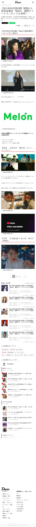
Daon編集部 (10, 430)
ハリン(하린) (10, 375)
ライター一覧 (19, 504)
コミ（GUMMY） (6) (8, 355)
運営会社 (18, 495)
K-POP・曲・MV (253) (17, 349)
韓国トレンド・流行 (7, 513)
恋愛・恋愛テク (6, 511)
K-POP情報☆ (26, 295)
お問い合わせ (19, 502)
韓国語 (4, 515)
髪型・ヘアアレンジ (7, 502)
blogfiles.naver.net (8, 61)
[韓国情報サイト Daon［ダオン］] (18, 2)
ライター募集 (19, 506)
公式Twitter (19, 511)
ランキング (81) (29, 355)
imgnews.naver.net (8, 92)
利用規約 (18, 498)
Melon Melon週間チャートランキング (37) (13, 352)
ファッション (6, 498)
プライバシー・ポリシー (22, 500)
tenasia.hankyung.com (9, 129)
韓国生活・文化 (6, 518)
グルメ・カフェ (6, 509)
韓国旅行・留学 (6, 496)
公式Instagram (20, 508)
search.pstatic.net (7, 172)
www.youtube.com (8, 233)
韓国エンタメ (6, 494)
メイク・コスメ (6, 500)
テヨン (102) (19, 355)
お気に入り (28, 25)
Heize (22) (5, 349)
